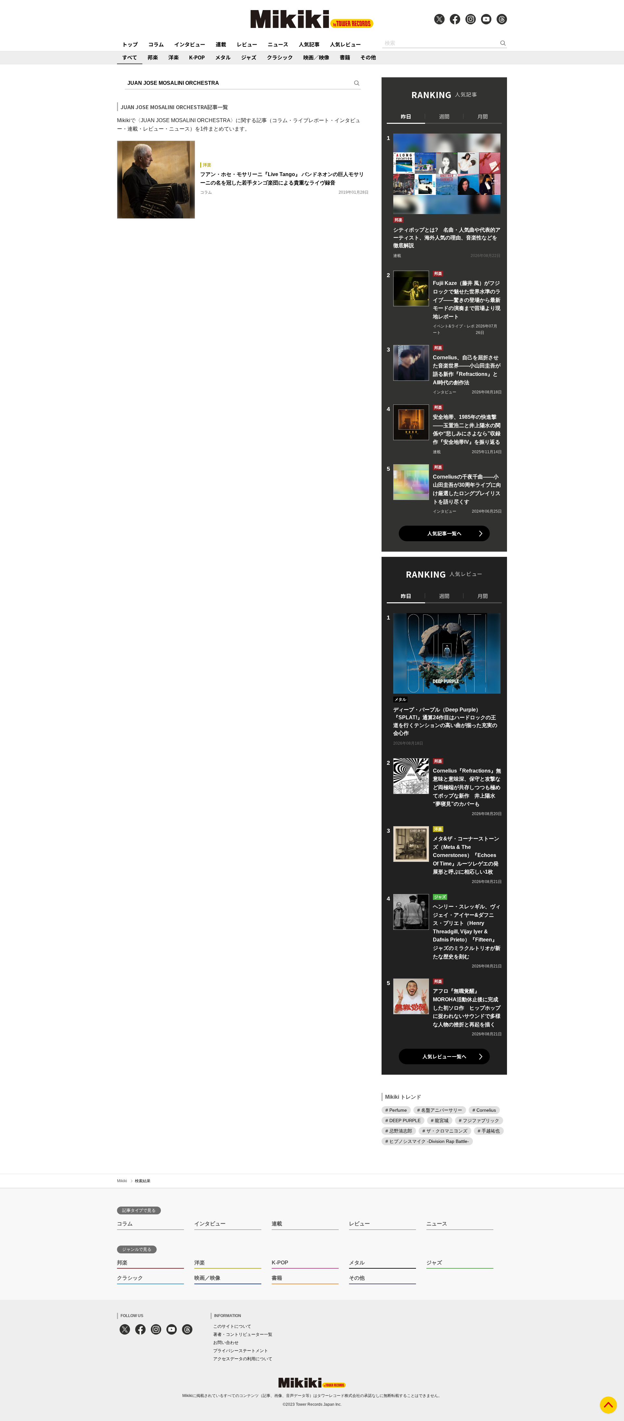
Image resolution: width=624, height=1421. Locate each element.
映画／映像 (316, 57)
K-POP (197, 57)
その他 (368, 57)
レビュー (247, 44)
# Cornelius (484, 1110)
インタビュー (189, 44)
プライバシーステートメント (240, 1351)
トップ (130, 44)
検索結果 (142, 1181)
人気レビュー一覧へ (444, 1056)
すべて (129, 57)
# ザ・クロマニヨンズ (444, 1130)
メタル (223, 57)
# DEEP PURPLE (403, 1120)
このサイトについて (232, 1326)
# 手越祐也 (489, 1130)
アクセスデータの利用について (242, 1359)
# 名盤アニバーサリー (439, 1110)
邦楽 (153, 57)
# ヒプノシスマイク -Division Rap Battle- (427, 1141)
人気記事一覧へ (444, 533)
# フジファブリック (479, 1120)
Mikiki (122, 1181)
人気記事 (309, 44)
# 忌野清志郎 (398, 1130)
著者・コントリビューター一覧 (242, 1334)
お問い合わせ (226, 1342)
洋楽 (173, 57)
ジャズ (248, 57)
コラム (156, 44)
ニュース (278, 44)
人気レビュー (345, 44)
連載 (221, 44)
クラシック (280, 57)
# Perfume (396, 1110)
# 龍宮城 (439, 1120)
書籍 (345, 57)
